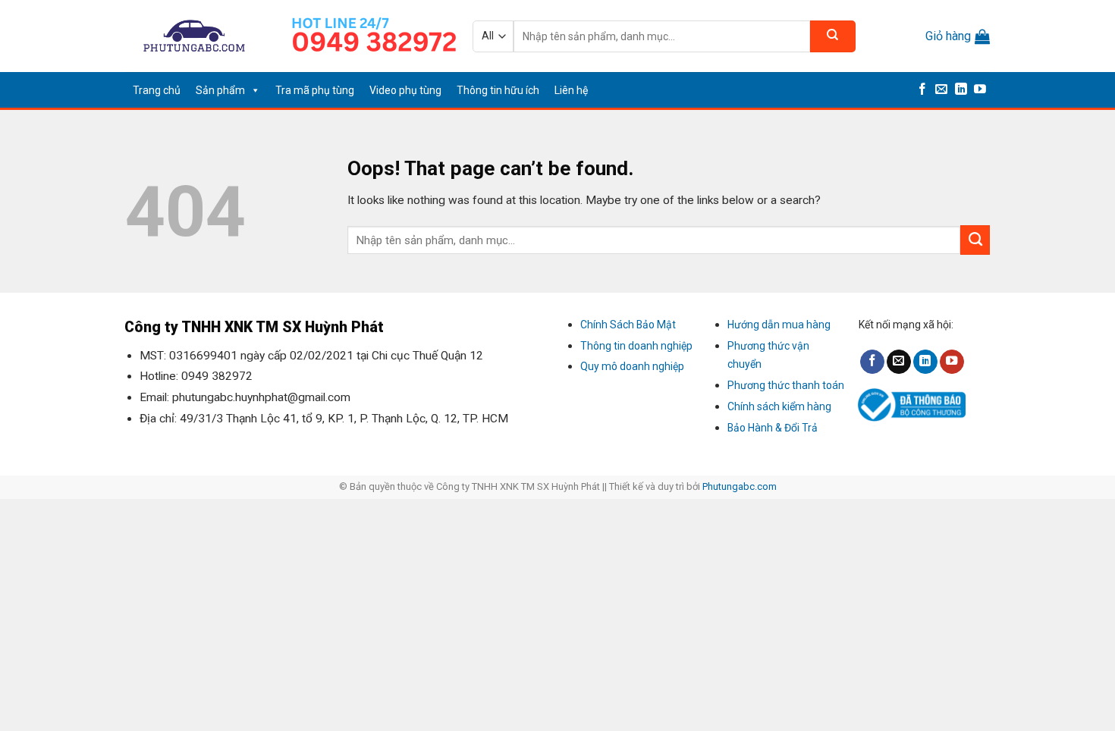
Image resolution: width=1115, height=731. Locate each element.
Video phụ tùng (405, 90)
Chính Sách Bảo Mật (628, 324)
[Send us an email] (941, 89)
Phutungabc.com (739, 486)
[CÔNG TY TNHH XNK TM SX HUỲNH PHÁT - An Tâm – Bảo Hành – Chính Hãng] (195, 36)
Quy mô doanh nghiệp (632, 366)
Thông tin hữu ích (498, 90)
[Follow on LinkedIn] (961, 89)
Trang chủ (157, 90)
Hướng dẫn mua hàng (779, 324)
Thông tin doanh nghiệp (636, 346)
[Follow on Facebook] (922, 89)
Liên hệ (571, 90)
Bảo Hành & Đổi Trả (772, 428)
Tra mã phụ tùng (314, 90)
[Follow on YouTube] (980, 89)
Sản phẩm (220, 90)
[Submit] (833, 36)
